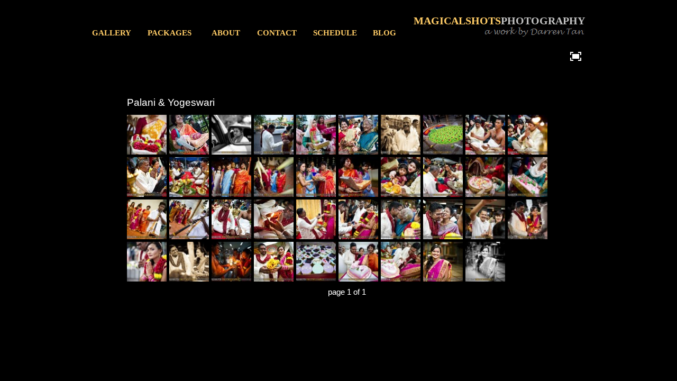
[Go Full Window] (575, 56)
